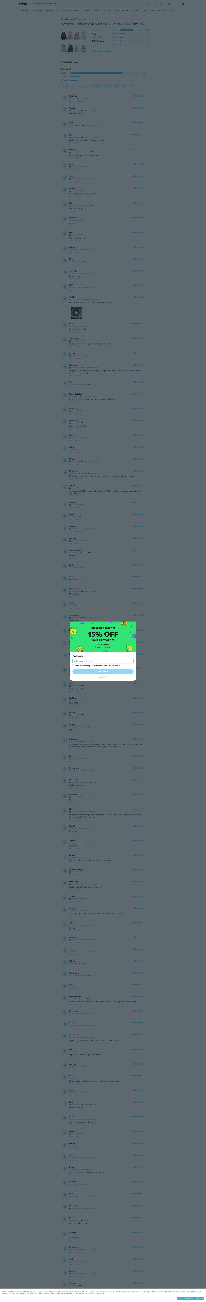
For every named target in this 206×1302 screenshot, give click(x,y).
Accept (180, 1298)
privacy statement (95, 1291)
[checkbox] (73, 665)
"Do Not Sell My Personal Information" (86, 1293)
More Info (199, 1298)
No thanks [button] (103, 677)
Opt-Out (189, 1298)
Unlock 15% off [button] (103, 671)
